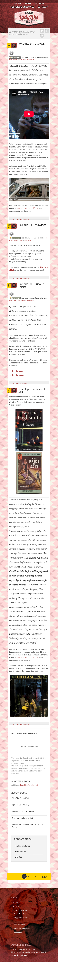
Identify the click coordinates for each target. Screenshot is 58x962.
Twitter (42, 31)
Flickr (42, 36)
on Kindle (34, 208)
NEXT (45, 876)
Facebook (47, 31)
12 (34, 876)
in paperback (23, 208)
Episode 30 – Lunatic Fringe (31, 285)
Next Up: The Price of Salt (31, 390)
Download (30, 59)
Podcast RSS (20, 851)
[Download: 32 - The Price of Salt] (15, 57)
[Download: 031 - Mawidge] (15, 238)
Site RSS (18, 857)
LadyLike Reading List (29, 785)
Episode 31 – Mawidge (32, 224)
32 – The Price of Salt (31, 44)
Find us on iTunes (22, 846)
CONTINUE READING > (20, 219)
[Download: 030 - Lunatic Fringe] (15, 298)
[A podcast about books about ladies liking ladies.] (29, 25)
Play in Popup (22, 59)
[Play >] (11, 53)
